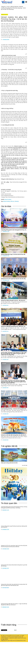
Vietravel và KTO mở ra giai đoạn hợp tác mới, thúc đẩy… (13, 278)
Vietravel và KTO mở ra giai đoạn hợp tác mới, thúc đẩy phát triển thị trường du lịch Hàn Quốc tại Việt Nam (14, 546)
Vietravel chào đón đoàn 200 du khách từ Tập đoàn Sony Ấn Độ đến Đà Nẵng (14, 565)
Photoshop (16, 201)
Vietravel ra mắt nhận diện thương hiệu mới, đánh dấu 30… (14, 435)
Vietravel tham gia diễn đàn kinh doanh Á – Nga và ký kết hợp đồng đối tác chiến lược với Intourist (14, 604)
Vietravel (12, 47)
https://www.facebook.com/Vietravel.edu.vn (14, 197)
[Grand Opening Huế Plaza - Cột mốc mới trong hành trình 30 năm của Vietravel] (14, 399)
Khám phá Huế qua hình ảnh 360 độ (9, 462)
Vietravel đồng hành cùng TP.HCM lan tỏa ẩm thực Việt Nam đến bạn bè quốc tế (14, 527)
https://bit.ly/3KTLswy (19, 179)
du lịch (18, 80)
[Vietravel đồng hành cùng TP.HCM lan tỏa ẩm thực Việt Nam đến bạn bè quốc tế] (14, 243)
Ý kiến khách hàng (8, 624)
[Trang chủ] (7, 2)
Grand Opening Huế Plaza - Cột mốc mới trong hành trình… (14, 408)
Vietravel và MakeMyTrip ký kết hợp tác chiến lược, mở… (13, 326)
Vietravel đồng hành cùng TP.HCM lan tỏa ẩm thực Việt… (13, 254)
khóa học (12, 201)
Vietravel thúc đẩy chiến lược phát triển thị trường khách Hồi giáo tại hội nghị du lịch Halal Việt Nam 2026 (14, 585)
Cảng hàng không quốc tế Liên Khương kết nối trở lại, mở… (14, 229)
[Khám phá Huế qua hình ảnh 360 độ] (13, 457)
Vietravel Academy (7, 199)
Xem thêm (24, 465)
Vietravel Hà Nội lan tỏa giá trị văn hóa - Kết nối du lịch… (13, 300)
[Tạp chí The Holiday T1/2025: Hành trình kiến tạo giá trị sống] (14, 483)
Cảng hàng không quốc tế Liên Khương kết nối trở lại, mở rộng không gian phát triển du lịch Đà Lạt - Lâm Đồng (14, 507)
